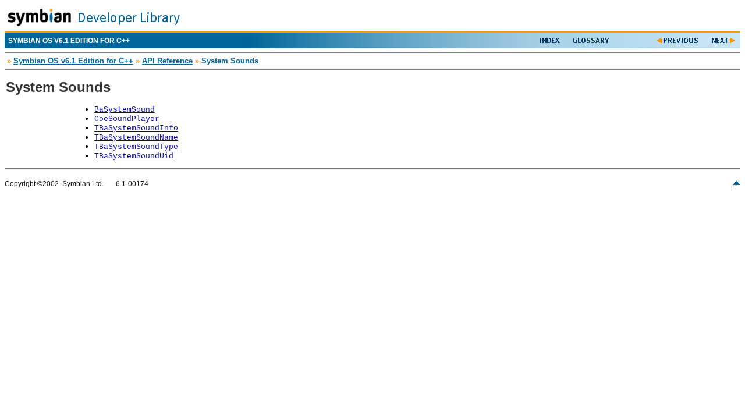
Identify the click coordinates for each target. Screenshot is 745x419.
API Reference (167, 60)
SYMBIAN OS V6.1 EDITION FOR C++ (69, 41)
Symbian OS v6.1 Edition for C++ (73, 60)
